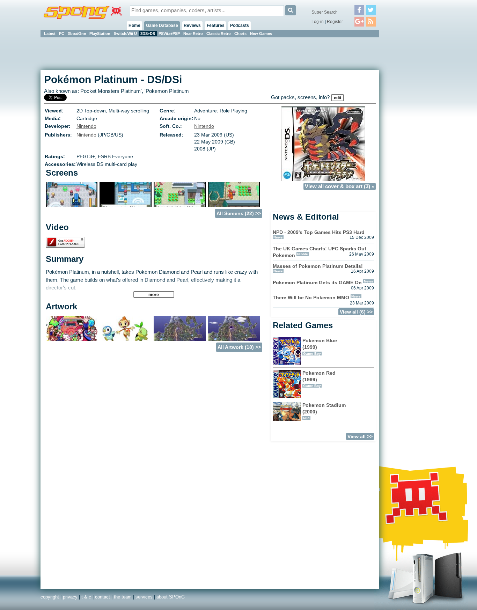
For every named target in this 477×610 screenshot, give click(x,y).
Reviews (192, 25)
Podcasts (239, 25)
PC (61, 33)
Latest (50, 33)
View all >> (360, 436)
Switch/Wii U (125, 33)
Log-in (317, 21)
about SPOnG (170, 597)
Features (216, 25)
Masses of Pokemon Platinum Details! (318, 266)
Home (134, 25)
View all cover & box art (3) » (339, 186)
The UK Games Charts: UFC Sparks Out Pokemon (319, 252)
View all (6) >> (356, 312)
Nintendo (86, 126)
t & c (86, 597)
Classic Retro (218, 33)
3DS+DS (147, 33)
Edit (337, 97)
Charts (240, 33)
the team (123, 597)
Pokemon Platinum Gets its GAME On (317, 282)
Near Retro (193, 33)
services (144, 597)
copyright (50, 597)
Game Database (162, 25)
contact (102, 597)
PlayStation (99, 33)
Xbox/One (77, 33)
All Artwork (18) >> (239, 347)
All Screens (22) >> (239, 213)
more (153, 294)
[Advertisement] (411, 143)
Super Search (324, 12)
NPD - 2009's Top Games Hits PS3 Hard (319, 232)
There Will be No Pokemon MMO (311, 297)
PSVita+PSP (169, 33)
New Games (261, 33)
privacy (70, 597)
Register (335, 21)
